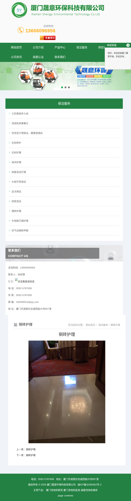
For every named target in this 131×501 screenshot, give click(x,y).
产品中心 (60, 47)
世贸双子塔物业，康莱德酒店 (27, 133)
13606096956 (40, 30)
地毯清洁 (16, 201)
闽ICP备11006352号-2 (89, 484)
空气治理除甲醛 (20, 230)
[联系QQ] (24, 281)
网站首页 (16, 47)
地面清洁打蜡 (19, 172)
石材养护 (16, 142)
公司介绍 (38, 47)
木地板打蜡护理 (20, 220)
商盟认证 (38, 57)
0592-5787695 (46, 479)
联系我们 (60, 57)
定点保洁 (16, 191)
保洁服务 (81, 47)
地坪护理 (16, 162)
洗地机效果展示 (20, 123)
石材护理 (16, 152)
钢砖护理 (16, 211)
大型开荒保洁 (19, 181)
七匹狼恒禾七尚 (20, 113)
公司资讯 (16, 57)
